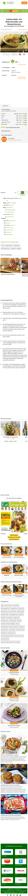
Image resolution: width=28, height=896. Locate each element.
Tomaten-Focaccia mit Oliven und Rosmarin (11, 815)
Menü (2, 11)
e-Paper (25, 533)
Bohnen (20, 198)
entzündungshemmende (7, 636)
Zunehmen (21, 626)
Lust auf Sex (12, 629)
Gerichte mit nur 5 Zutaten (14, 725)
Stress (17, 623)
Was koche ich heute (6, 595)
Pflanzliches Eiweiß (18, 575)
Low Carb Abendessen (19, 557)
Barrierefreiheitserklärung (10, 892)
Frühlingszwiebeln (10, 210)
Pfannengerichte (5, 608)
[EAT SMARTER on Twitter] (17, 895)
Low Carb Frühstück (6, 557)
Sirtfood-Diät (4, 629)
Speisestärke (9, 234)
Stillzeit (19, 620)
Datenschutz (17, 889)
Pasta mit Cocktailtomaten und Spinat (9, 755)
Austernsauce (9, 227)
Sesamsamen (12, 220)
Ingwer (12, 214)
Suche (23, 11)
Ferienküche (4, 611)
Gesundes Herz (4, 639)
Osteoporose (13, 620)
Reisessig (8, 232)
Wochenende (21, 611)
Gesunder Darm (20, 629)
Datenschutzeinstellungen (8, 890)
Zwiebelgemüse (13, 614)
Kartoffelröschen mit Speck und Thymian (10, 785)
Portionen (22, 195)
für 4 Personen (12, 611)
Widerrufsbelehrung (21, 890)
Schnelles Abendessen (14, 672)
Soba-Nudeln (9, 207)
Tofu (11, 203)
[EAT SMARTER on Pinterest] (10, 895)
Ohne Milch (16, 605)
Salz (7, 200)
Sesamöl (8, 223)
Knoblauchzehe (10, 212)
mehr (25, 113)
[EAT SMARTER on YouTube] (20, 895)
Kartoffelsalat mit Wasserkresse (10, 437)
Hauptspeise (10, 617)
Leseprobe (3, 533)
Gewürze (21, 614)
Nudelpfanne (14, 608)
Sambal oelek (9, 230)
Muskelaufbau (4, 626)
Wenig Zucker (12, 632)
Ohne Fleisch (8, 605)
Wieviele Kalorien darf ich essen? (21, 77)
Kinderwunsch (4, 620)
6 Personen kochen (19, 636)
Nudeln (3, 617)
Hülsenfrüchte (4, 614)
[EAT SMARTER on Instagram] (14, 895)
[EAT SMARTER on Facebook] (7, 895)
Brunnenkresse (10, 216)
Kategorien (21, 892)
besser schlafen (13, 626)
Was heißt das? (22, 64)
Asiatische (21, 608)
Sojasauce (11, 205)
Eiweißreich (6, 575)
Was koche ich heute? (14, 699)
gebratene (16, 617)
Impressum (10, 889)
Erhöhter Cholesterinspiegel (7, 623)
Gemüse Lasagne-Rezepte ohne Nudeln (10, 642)
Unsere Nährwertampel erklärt (13, 127)
